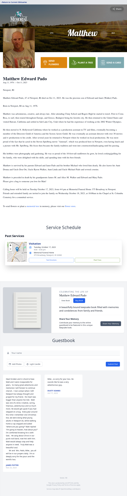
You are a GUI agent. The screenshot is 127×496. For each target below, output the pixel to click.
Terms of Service (70, 485)
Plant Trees (97, 260)
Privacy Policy (56, 485)
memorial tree (33, 206)
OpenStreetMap (66, 489)
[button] (17, 249)
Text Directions (51, 260)
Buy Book (79, 300)
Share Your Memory (111, 323)
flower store (70, 206)
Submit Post (113, 364)
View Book (65, 300)
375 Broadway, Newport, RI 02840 (48, 255)
